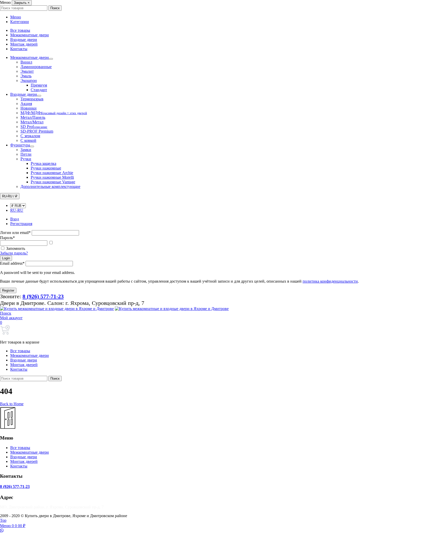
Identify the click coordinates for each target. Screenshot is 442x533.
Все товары (20, 30)
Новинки (28, 108)
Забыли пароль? (14, 253)
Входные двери (23, 39)
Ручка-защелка (43, 163)
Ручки (25, 159)
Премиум (39, 85)
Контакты (18, 49)
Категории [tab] (19, 21)
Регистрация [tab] (21, 223)
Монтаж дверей (24, 44)
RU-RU (16, 210)
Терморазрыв (31, 99)
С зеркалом (30, 136)
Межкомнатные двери (29, 35)
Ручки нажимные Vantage (53, 182)
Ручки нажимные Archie (52, 172)
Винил (26, 62)
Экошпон (28, 80)
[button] (5, 313)
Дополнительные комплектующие (50, 186)
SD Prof (33, 126)
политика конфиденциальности (330, 281)
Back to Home (12, 404)
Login (6, 258)
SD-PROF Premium (36, 131)
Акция (26, 103)
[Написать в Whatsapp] (221, 530)
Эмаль (25, 76)
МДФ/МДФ (53, 113)
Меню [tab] (15, 17)
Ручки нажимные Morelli (52, 177)
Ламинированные (36, 67)
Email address (12, 263)
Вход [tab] (14, 219)
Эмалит (27, 71)
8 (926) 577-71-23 (15, 486)
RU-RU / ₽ (9, 196)
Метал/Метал (31, 122)
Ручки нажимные (46, 168)
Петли (25, 154)
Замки (25, 149)
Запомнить (15, 248)
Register (8, 290)
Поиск (55, 8)
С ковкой (28, 140)
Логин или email (15, 232)
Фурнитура (20, 145)
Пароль (7, 238)
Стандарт (39, 90)
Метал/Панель (32, 117)
